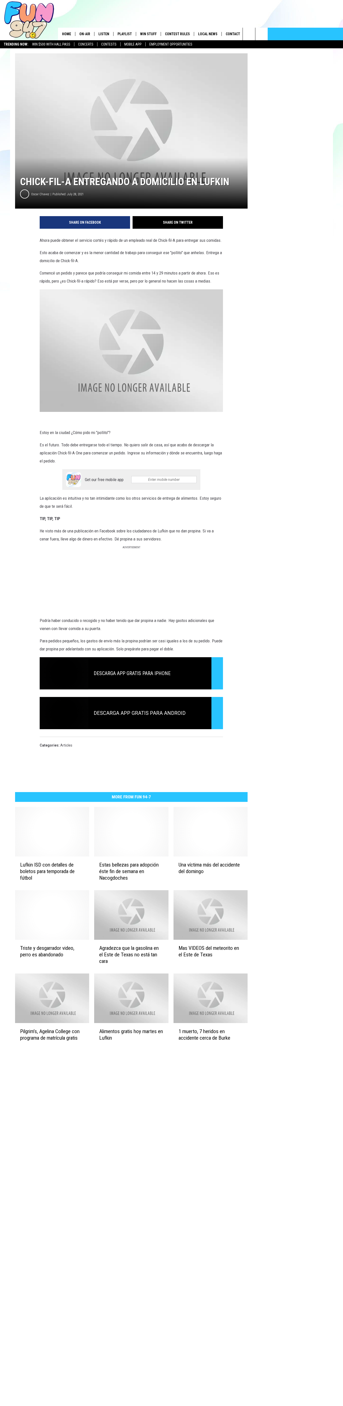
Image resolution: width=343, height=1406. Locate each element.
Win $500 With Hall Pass (51, 44)
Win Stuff (148, 34)
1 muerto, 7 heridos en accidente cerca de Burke (204, 1034)
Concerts (85, 44)
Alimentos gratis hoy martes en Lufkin (131, 1034)
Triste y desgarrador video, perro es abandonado (47, 951)
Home (66, 34)
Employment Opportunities (170, 44)
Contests (109, 44)
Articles (66, 745)
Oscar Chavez (40, 194)
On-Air (84, 34)
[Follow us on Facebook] (261, 34)
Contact (233, 34)
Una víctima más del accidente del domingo (209, 868)
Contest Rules (177, 34)
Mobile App (133, 44)
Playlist (125, 34)
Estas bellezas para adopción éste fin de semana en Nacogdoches (129, 871)
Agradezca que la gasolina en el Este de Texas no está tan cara (129, 954)
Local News (207, 34)
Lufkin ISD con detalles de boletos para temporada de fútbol (47, 871)
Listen (103, 34)
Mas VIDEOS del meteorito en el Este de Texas (209, 951)
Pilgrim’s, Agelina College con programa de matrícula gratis (50, 1034)
